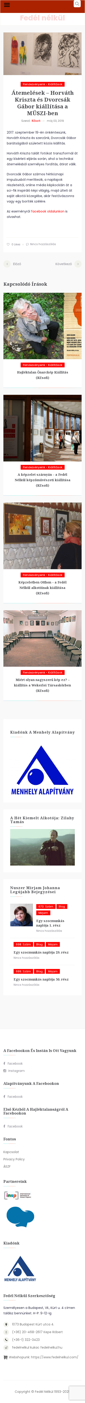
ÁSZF (7, 1166)
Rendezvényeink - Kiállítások (42, 84)
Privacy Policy (14, 1159)
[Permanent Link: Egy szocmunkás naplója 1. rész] (21, 915)
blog (62, 906)
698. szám (23, 944)
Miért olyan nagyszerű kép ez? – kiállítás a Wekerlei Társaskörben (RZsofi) (42, 685)
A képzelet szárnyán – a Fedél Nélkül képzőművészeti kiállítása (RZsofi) (42, 480)
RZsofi (36, 121)
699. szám (23, 971)
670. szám (46, 906)
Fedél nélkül (42, 18)
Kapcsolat (11, 1152)
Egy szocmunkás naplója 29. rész (41, 952)
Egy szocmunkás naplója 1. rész (50, 923)
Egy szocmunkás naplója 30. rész (41, 979)
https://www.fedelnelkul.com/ (54, 1357)
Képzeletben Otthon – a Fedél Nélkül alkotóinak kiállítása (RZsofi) (42, 587)
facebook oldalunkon (47, 211)
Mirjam (43, 913)
